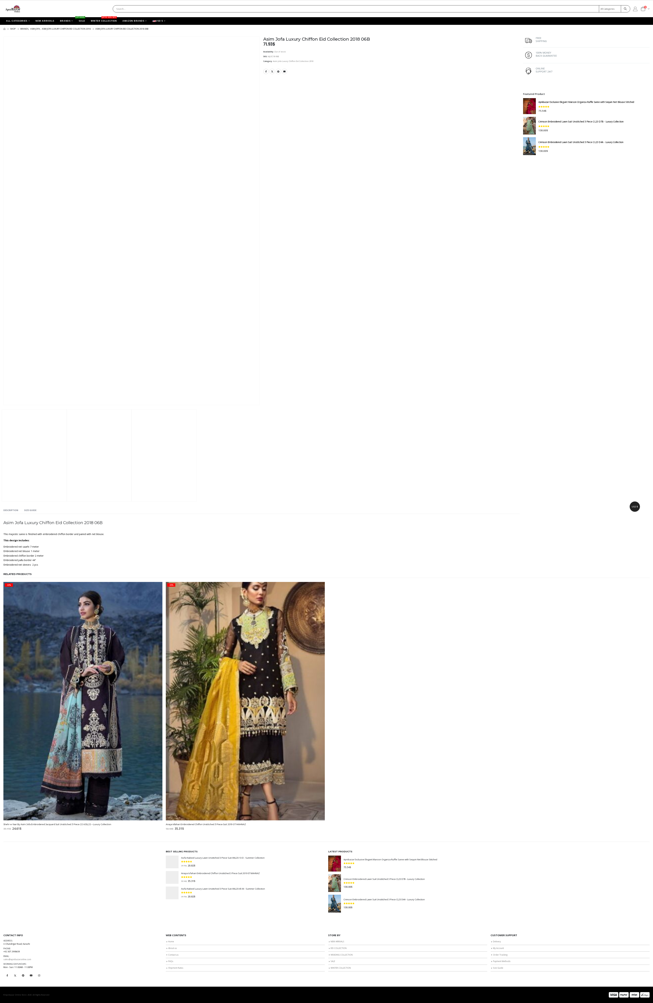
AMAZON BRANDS (133, 21)
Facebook (266, 71)
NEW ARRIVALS (45, 21)
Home (171, 941)
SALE (80, 19)
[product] (529, 106)
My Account (498, 948)
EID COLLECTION (339, 948)
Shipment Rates (175, 967)
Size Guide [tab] (30, 510)
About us (172, 948)
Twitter (272, 71)
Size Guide (498, 967)
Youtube (31, 975)
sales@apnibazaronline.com (17, 959)
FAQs (170, 961)
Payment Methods (501, 961)
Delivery (497, 941)
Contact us (173, 954)
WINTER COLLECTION (104, 19)
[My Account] (635, 8)
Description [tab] (10, 510)
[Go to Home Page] (4, 29)
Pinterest (278, 71)
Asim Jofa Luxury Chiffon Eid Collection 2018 (293, 61)
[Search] (625, 8)
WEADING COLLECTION (342, 954)
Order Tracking (500, 954)
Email (284, 71)
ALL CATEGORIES (17, 21)
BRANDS (65, 21)
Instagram (39, 975)
